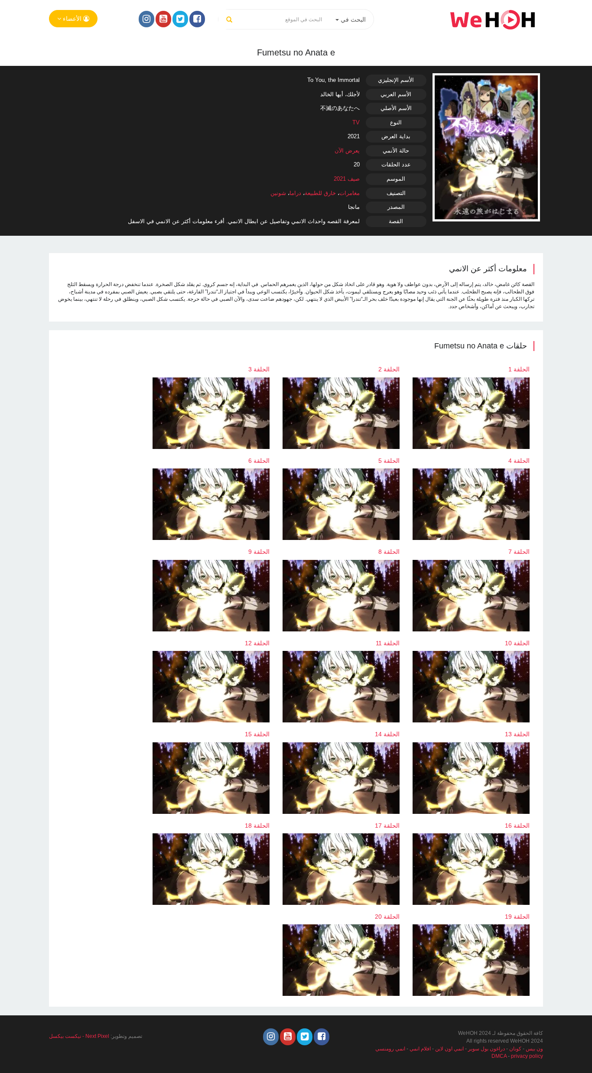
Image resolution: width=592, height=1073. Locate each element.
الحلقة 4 (519, 460)
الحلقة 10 (517, 643)
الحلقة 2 (389, 369)
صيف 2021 (347, 179)
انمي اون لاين (449, 1049)
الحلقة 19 (517, 916)
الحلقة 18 (257, 825)
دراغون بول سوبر (486, 1049)
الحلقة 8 (389, 551)
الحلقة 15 (257, 734)
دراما (295, 193)
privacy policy (527, 1056)
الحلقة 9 (259, 551)
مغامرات (349, 193)
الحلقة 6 (259, 460)
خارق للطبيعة (320, 193)
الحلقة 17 (387, 825)
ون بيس (534, 1049)
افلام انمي (420, 1049)
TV (356, 122)
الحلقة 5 (389, 460)
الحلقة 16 (517, 825)
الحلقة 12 (257, 643)
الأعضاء (72, 18)
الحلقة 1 (519, 369)
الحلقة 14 (387, 734)
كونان (515, 1049)
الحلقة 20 (387, 916)
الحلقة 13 (517, 734)
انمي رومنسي (390, 1049)
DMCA (499, 1056)
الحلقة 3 (259, 369)
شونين (278, 193)
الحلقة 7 (519, 551)
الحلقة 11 (388, 643)
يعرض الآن (347, 150)
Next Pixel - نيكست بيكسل (79, 1036)
